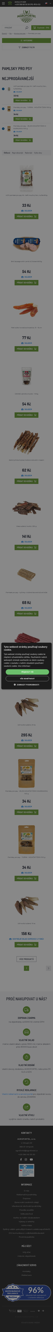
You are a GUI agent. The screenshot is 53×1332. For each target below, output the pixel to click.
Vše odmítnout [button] (27, 678)
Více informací (24, 666)
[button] (26, 684)
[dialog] (26, 666)
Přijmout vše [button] (27, 672)
